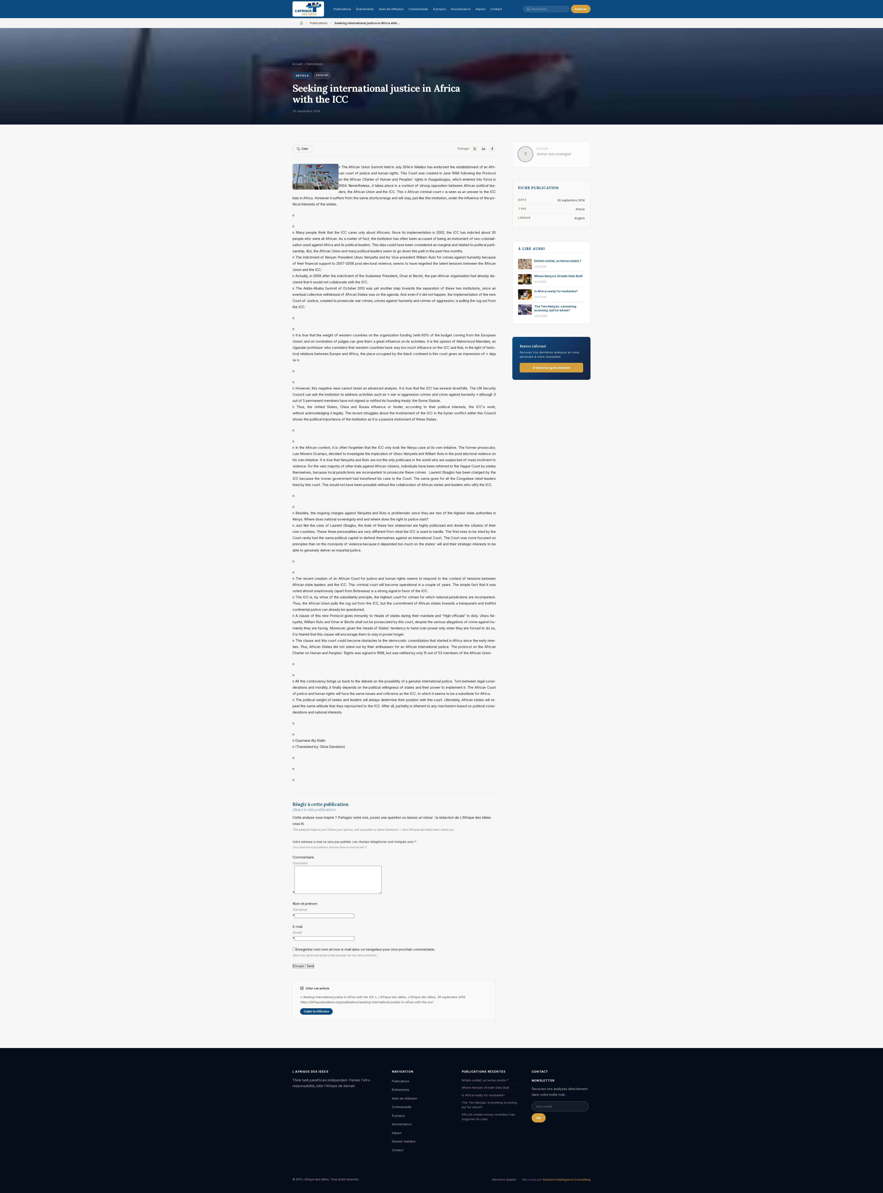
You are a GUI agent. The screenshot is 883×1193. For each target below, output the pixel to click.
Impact (480, 9)
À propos (439, 9)
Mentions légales (504, 1179)
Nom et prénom (304, 909)
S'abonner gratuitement (551, 367)
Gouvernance (461, 9)
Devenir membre (404, 1141)
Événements (365, 9)
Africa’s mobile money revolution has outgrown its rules (488, 1117)
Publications (342, 9)
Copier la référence (316, 1011)
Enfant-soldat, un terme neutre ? (485, 1080)
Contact (496, 9)
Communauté (418, 9)
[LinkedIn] (483, 149)
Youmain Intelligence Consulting (566, 1179)
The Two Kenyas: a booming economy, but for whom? (490, 1105)
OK (538, 1118)
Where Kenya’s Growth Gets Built (485, 1087)
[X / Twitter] (474, 149)
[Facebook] (492, 149)
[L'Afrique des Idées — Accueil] (308, 9)
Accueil (297, 64)
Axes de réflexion (391, 9)
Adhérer (581, 9)
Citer (304, 149)
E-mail (297, 932)
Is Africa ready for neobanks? (483, 1095)
